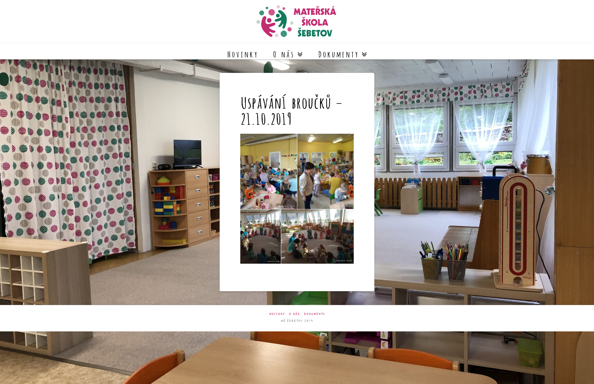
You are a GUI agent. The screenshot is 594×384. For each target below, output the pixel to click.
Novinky (277, 314)
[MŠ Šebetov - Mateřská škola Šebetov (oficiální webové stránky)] (297, 21)
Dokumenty (314, 314)
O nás (294, 314)
